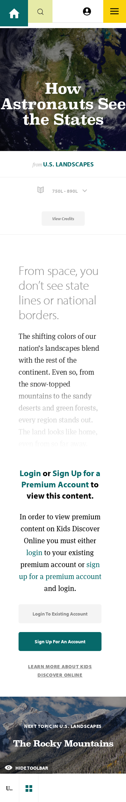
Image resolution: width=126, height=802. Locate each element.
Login (30, 473)
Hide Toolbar (31, 768)
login (34, 552)
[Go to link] (14, 13)
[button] (63, 190)
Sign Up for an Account (60, 641)
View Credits (63, 218)
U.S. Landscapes (68, 164)
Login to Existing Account (60, 614)
